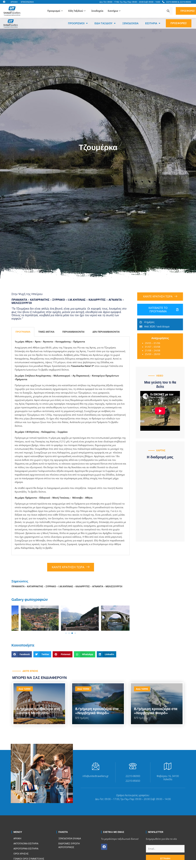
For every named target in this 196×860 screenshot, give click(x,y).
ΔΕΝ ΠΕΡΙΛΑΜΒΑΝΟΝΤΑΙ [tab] (106, 331)
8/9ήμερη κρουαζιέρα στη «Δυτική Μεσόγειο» (38, 711)
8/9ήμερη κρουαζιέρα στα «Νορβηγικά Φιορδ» (97, 711)
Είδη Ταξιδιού (75, 10)
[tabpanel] (70, 446)
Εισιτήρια (113, 10)
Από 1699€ (142, 688)
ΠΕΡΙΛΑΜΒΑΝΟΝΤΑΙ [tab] (73, 331)
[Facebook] (104, 847)
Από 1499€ (25, 688)
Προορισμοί (53, 10)
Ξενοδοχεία (97, 10)
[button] (189, 23)
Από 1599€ (83, 688)
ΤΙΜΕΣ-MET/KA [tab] (46, 331)
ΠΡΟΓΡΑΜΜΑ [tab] (22, 331)
